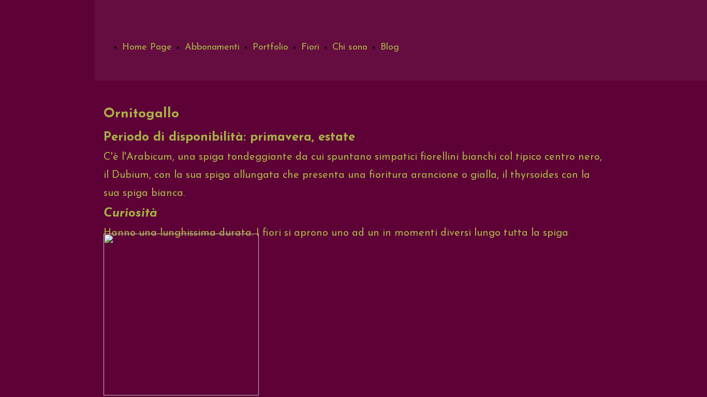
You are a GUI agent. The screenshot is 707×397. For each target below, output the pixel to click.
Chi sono (349, 47)
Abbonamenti (212, 47)
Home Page (147, 47)
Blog (389, 47)
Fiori (310, 47)
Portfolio (270, 47)
